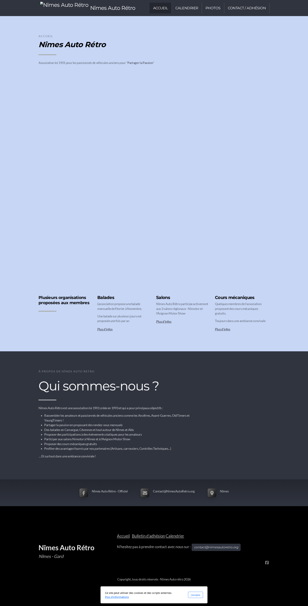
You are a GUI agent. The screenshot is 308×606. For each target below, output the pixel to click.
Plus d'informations (117, 597)
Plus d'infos (105, 329)
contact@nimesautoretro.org (216, 547)
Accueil (123, 535)
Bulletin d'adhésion (148, 535)
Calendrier (175, 535)
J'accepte (195, 595)
